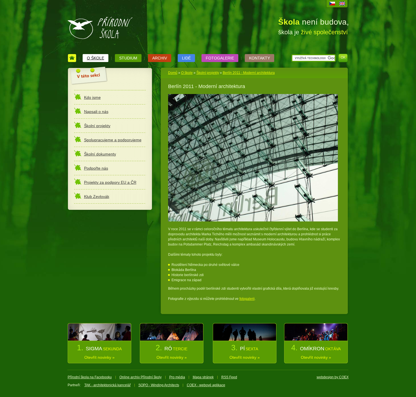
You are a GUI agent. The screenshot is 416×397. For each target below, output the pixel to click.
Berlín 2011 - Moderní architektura (249, 73)
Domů (172, 73)
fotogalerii (247, 299)
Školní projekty (207, 73)
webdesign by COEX (333, 377)
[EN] (342, 4)
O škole (187, 73)
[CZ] (332, 4)
